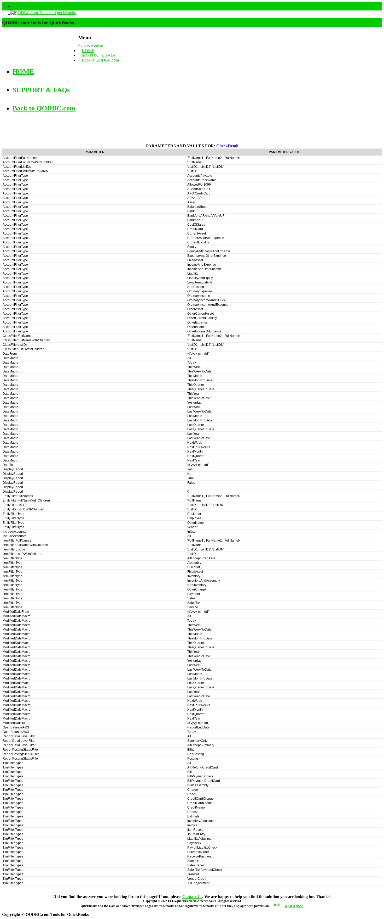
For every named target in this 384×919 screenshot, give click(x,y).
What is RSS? (293, 906)
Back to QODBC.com (100, 60)
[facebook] (15, 6)
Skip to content (90, 46)
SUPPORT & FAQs (98, 55)
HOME (88, 50)
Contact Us (192, 896)
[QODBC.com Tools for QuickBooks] (39, 12)
